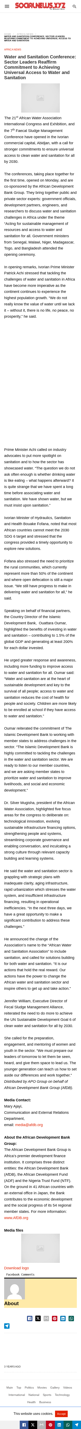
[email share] (46, 1318)
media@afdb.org (29, 1125)
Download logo (16, 1268)
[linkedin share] (63, 1318)
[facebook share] (29, 1318)
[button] (40, 98)
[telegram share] (7, 1326)
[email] (41, 1425)
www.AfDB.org (16, 1218)
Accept (61, 1413)
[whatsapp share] (71, 1318)
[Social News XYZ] (40, 6)
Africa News (25, 34)
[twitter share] (38, 1318)
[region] (40, 20)
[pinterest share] (54, 1318)
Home (7, 34)
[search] (74, 6)
